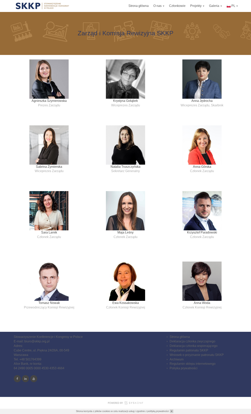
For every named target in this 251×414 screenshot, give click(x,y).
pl (233, 5)
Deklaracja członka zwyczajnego (192, 341)
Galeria (214, 5)
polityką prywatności (158, 411)
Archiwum (177, 359)
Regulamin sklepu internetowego (193, 363)
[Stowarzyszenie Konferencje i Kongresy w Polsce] (43, 6)
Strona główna (138, 5)
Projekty (196, 5)
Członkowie (177, 5)
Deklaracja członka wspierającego (193, 345)
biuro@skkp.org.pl (37, 341)
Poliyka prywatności (183, 368)
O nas (157, 5)
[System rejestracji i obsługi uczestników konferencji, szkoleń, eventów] (125, 404)
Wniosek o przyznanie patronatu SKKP (197, 355)
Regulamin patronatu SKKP (189, 350)
